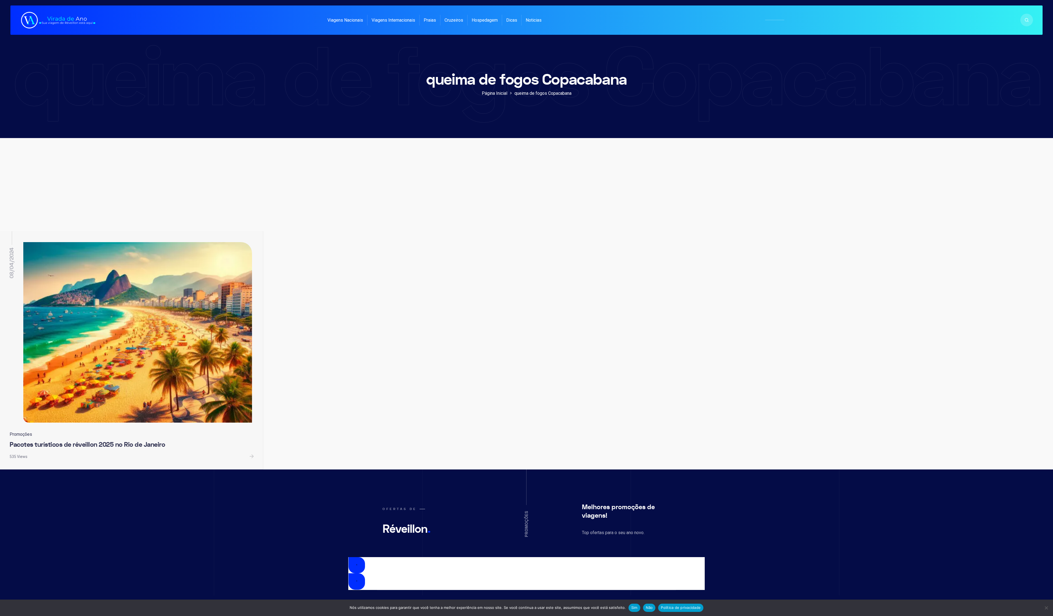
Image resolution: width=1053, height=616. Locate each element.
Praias (430, 20)
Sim (634, 607)
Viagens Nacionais (345, 20)
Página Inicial (494, 93)
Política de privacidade (681, 607)
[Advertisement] (526, 190)
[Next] (357, 581)
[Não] (1046, 608)
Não (649, 607)
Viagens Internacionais (393, 20)
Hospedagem (485, 20)
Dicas (511, 20)
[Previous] (357, 565)
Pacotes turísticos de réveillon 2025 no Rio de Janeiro (87, 444)
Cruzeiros (454, 20)
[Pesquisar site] (1026, 20)
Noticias (534, 20)
